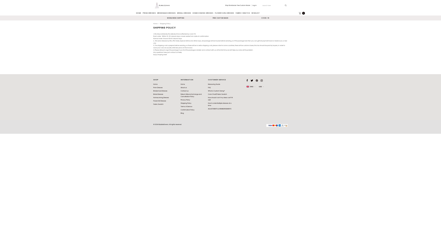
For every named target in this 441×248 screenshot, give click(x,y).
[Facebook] (247, 80)
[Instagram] (262, 80)
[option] (175, 18)
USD (260, 87)
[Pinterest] (257, 80)
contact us (174, 52)
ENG (251, 87)
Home (155, 24)
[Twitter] (252, 80)
